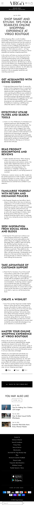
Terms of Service (17, 447)
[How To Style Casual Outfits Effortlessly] (6, 416)
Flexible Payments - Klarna (17, 468)
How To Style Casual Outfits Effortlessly (21, 417)
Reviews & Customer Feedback (17, 458)
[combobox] (12, 503)
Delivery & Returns (17, 440)
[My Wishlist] (26, 3)
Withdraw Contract (17, 465)
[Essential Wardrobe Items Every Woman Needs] (6, 424)
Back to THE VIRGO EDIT (18, 384)
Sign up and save (16, 487)
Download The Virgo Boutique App (17, 452)
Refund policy (17, 450)
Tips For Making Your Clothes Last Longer (22, 408)
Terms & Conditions (17, 442)
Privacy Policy (17, 445)
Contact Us (17, 437)
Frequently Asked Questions (17, 463)
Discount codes (17, 460)
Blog (17, 455)
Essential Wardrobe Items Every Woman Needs (20, 425)
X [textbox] (23, 503)
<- (1, 503)
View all (17, 400)
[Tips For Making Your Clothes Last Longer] (6, 407)
